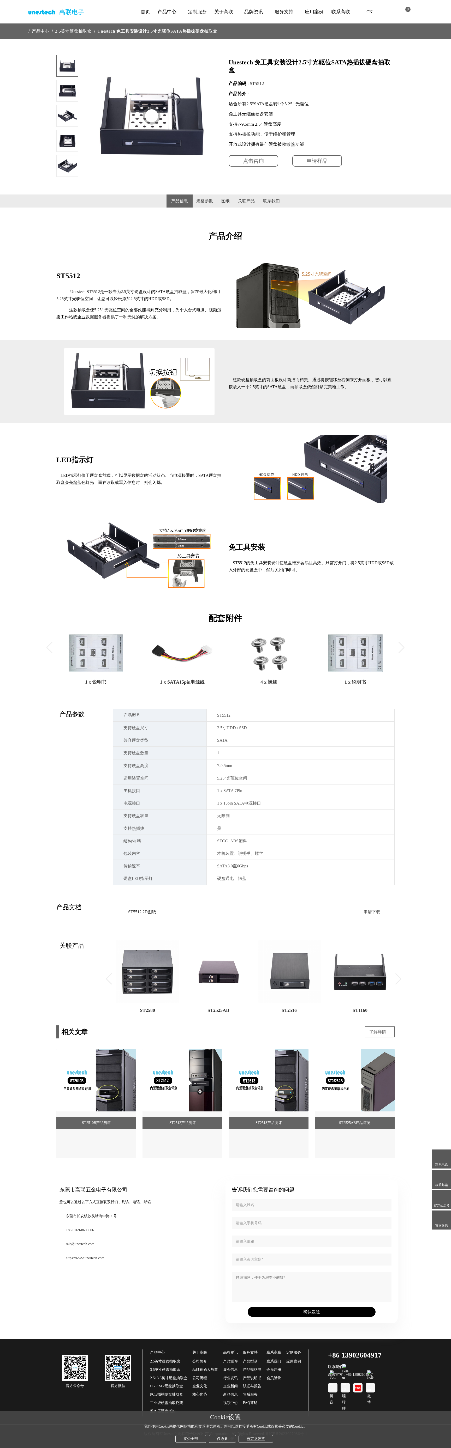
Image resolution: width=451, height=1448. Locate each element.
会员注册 (273, 1370)
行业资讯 (230, 1378)
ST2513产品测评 (269, 1123)
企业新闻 (230, 1386)
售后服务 (250, 1394)
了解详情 (378, 1032)
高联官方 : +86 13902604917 (350, 1375)
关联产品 (246, 201)
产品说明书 (252, 1378)
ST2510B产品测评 (96, 1123)
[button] (67, 168)
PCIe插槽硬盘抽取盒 (166, 1394)
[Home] (24, 31)
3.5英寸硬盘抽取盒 (165, 1370)
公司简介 (199, 1361)
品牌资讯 (253, 11)
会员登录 (273, 1378)
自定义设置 (256, 1439)
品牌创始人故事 (205, 1370)
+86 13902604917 (355, 1355)
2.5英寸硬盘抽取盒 (73, 31)
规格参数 (204, 201)
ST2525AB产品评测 (354, 1123)
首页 (145, 11)
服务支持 (284, 11)
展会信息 (230, 1370)
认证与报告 (252, 1386)
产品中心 (167, 11)
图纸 (225, 201)
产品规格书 (252, 1370)
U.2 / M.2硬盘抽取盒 (166, 1386)
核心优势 (199, 1394)
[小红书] (358, 1387)
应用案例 (314, 11)
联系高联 (340, 11)
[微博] (370, 1387)
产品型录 (250, 1361)
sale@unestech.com (80, 1244)
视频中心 (230, 1403)
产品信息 (179, 201)
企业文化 (199, 1386)
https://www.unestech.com (85, 1258)
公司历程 (199, 1378)
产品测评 (230, 1361)
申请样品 (317, 161)
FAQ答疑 (250, 1403)
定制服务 (197, 11)
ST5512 (257, 83)
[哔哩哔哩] (345, 1387)
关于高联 (223, 11)
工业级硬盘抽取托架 (166, 1403)
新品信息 (230, 1394)
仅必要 (222, 1439)
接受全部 (190, 1439)
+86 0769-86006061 (81, 1230)
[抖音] (332, 1387)
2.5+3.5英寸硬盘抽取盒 (168, 1378)
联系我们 (271, 201)
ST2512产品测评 (182, 1123)
